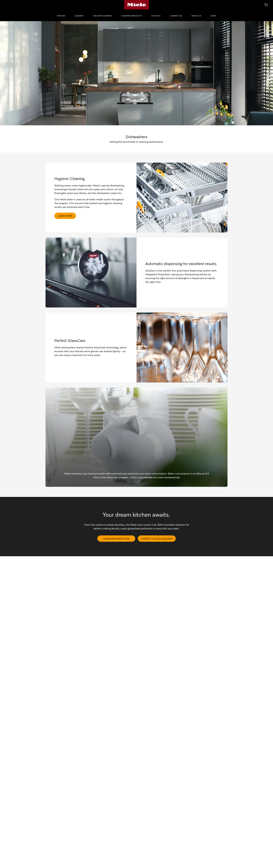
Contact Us (176, 16)
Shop (213, 16)
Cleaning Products (131, 16)
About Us (196, 16)
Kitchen (61, 16)
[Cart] (266, 5)
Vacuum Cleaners (102, 16)
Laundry (79, 16)
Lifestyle (156, 16)
